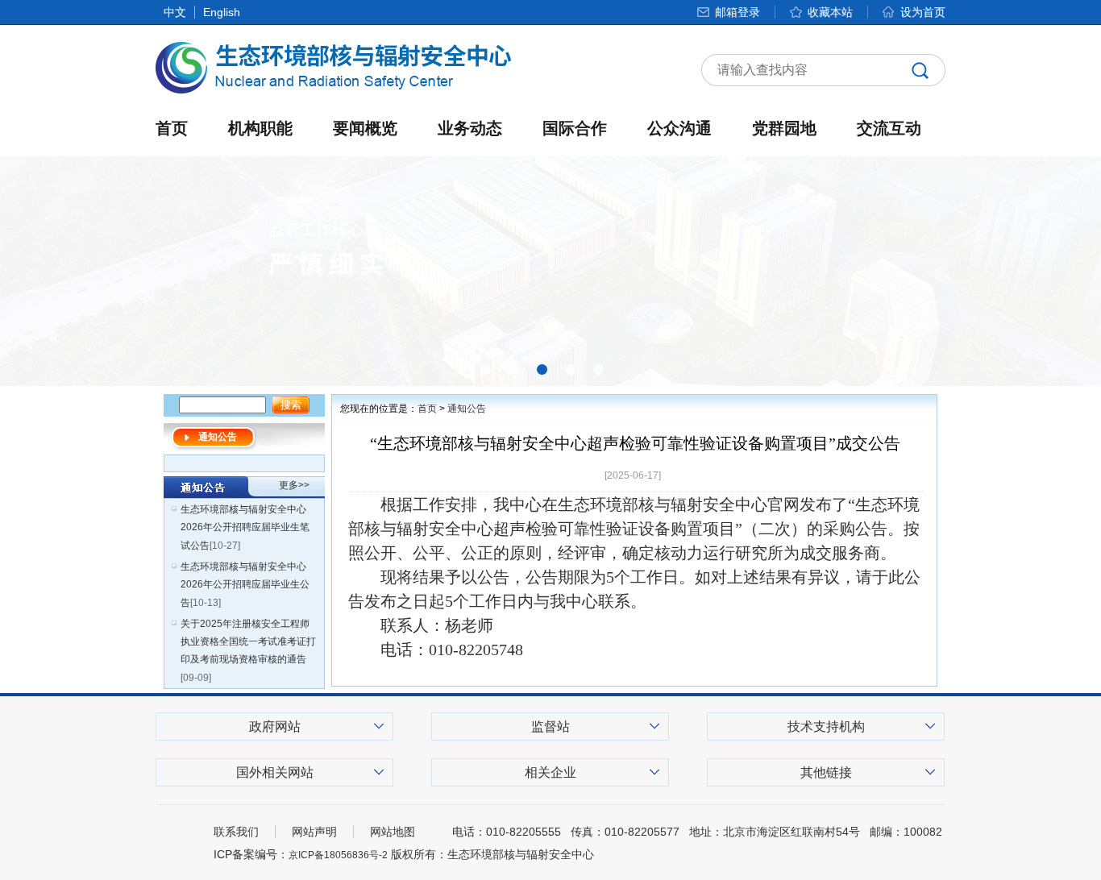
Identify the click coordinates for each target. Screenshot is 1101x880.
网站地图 (392, 831)
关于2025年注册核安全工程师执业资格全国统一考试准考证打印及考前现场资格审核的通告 (248, 641)
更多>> (294, 485)
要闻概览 (365, 128)
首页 (172, 128)
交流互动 (889, 128)
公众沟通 (679, 128)
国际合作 (574, 128)
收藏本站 (830, 12)
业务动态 (470, 128)
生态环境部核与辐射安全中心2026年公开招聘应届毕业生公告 (245, 584)
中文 (175, 12)
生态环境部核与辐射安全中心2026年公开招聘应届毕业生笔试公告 (245, 527)
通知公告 (466, 408)
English (221, 12)
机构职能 (260, 128)
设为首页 (922, 12)
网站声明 (314, 831)
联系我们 (236, 831)
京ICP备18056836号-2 (338, 855)
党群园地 (784, 128)
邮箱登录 (737, 12)
